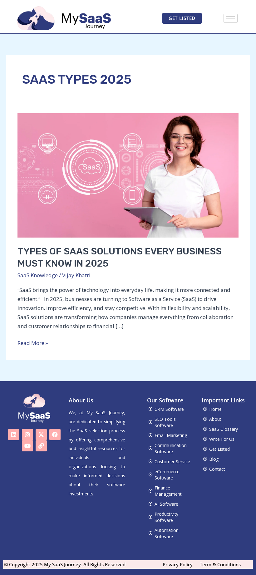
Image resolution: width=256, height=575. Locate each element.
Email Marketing (171, 435)
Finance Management (168, 491)
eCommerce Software (167, 475)
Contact (217, 469)
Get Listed (219, 449)
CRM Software (169, 409)
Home (215, 409)
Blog (214, 459)
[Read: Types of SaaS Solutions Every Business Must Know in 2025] (127, 174)
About (215, 419)
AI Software (166, 504)
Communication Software (171, 448)
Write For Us (221, 439)
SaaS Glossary (223, 429)
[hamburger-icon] (231, 18)
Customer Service (172, 461)
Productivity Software (166, 517)
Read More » (32, 342)
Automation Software (167, 533)
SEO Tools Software (165, 422)
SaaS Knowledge (37, 275)
